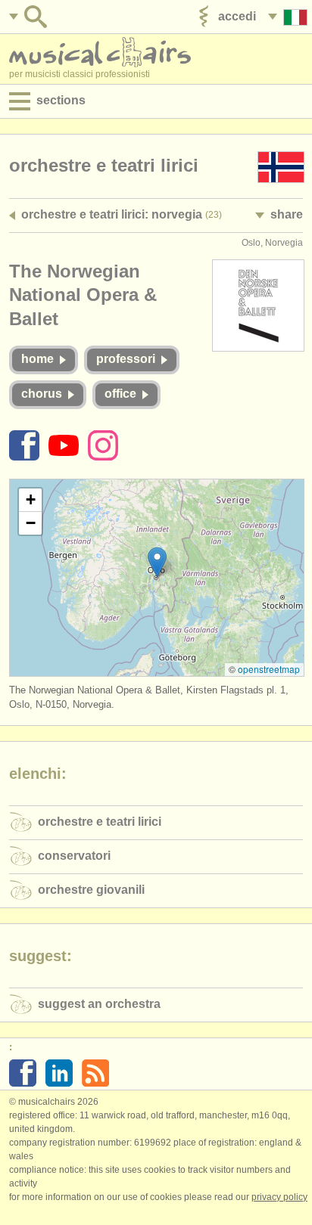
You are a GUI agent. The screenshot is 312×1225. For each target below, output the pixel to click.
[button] (157, 562)
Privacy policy (279, 1197)
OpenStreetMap (269, 668)
